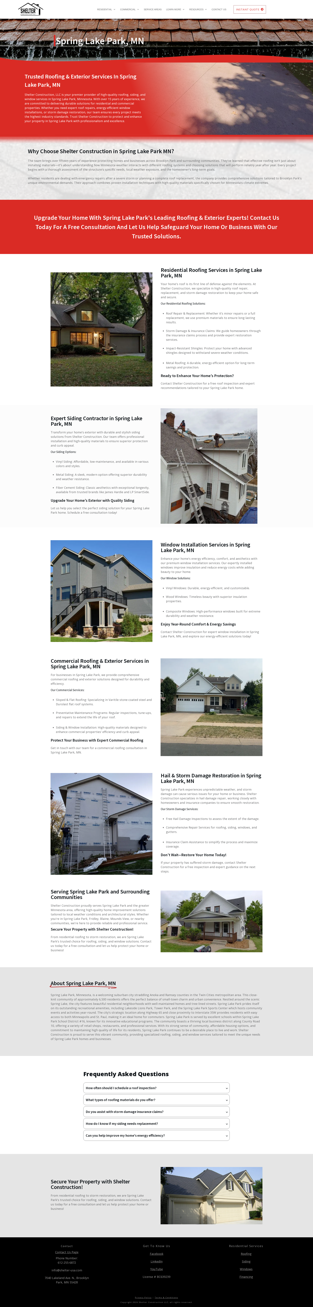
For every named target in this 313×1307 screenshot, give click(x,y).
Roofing (246, 1254)
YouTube (156, 1269)
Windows (246, 1269)
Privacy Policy (143, 1297)
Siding (246, 1261)
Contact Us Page (66, 1252)
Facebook (156, 1254)
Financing (246, 1277)
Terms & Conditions (166, 1297)
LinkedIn (157, 1261)
